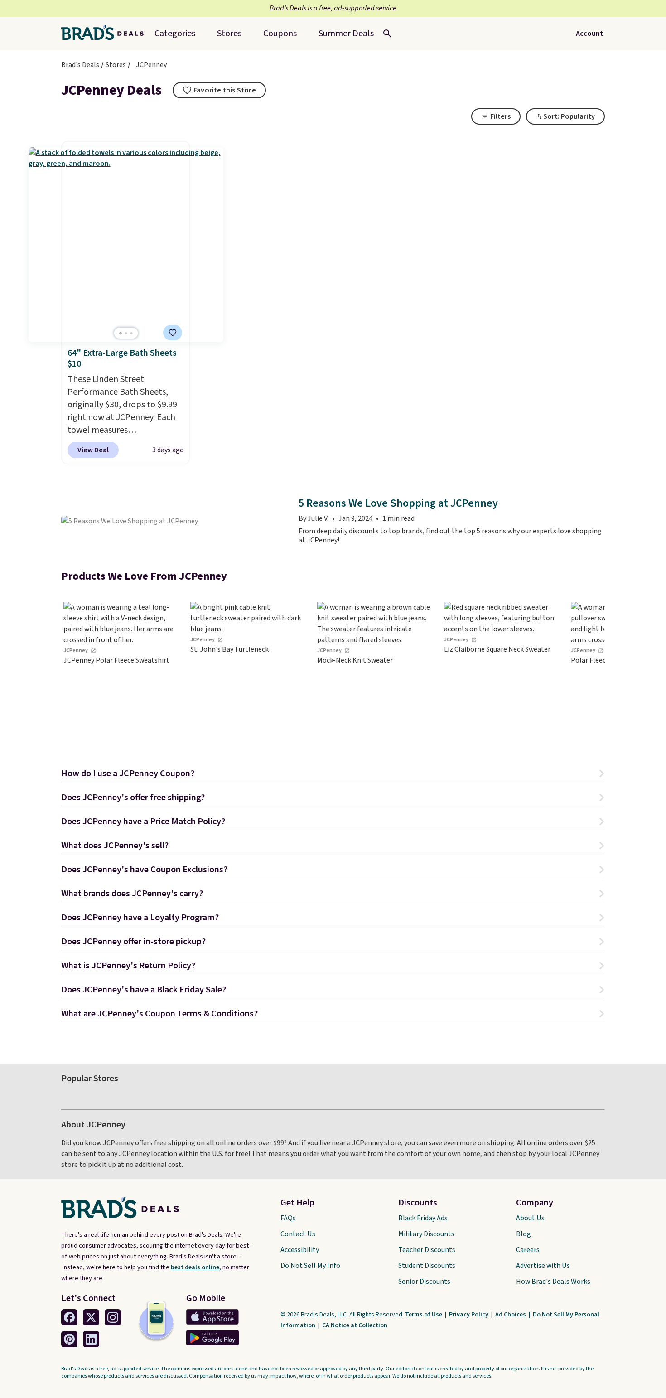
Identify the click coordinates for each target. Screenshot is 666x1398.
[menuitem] (346, 34)
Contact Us (297, 1233)
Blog (523, 1233)
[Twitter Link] (91, 1317)
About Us (530, 1218)
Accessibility (299, 1249)
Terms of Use (424, 1314)
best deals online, (196, 1267)
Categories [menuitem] (174, 33)
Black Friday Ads (423, 1218)
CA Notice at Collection (354, 1325)
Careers (528, 1249)
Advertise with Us (543, 1265)
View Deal (93, 450)
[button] (333, 774)
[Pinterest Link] (69, 1339)
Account (589, 33)
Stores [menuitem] (229, 33)
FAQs (288, 1218)
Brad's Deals (80, 65)
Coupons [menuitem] (280, 33)
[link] (120, 670)
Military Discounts (426, 1233)
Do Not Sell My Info (310, 1265)
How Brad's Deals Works (553, 1281)
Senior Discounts (424, 1281)
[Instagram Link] (112, 1317)
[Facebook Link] (69, 1317)
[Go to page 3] (131, 333)
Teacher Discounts (426, 1249)
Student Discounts (426, 1265)
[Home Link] (106, 33)
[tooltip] (219, 90)
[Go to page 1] (120, 333)
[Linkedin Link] (91, 1339)
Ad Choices (511, 1314)
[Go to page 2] (126, 333)
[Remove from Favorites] (172, 332)
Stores (116, 65)
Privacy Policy (469, 1314)
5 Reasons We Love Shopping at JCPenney (398, 503)
